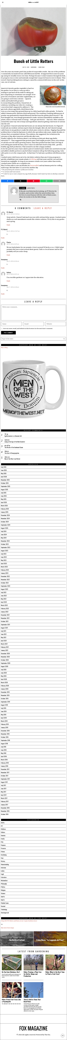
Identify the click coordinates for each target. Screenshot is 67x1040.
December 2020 (5, 653)
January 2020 (4, 689)
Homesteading (5, 864)
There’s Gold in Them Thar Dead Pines (32, 1001)
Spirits (3, 897)
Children (3, 829)
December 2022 (5, 576)
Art (2, 826)
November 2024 (5, 518)
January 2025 (4, 512)
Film (2, 842)
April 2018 (4, 756)
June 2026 (4, 470)
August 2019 (4, 705)
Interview (3, 868)
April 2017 (4, 795)
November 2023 (5, 541)
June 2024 (4, 535)
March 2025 (4, 506)
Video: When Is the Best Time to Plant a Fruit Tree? (54, 973)
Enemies (3, 835)
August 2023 (4, 551)
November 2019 (5, 695)
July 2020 (3, 670)
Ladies (2, 871)
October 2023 (5, 544)
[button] (64, 338)
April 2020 (4, 679)
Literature (3, 877)
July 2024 (3, 531)
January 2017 (4, 805)
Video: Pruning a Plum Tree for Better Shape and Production (32, 974)
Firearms (3, 848)
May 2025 (3, 499)
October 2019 (4, 699)
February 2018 (5, 763)
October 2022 (5, 583)
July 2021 (3, 631)
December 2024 (5, 515)
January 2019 (4, 727)
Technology (4, 909)
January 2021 (4, 650)
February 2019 (5, 724)
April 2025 (4, 502)
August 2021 (4, 628)
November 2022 (5, 580)
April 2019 (4, 718)
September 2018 (5, 740)
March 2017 (4, 798)
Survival (3, 906)
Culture (3, 832)
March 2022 (4, 605)
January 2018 (4, 766)
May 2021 (3, 637)
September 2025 (5, 486)
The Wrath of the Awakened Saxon (14, 447)
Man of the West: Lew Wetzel (12, 459)
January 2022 (4, 612)
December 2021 (5, 615)
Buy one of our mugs (7, 928)
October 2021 (4, 621)
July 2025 (3, 493)
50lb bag (34, 159)
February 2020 (5, 686)
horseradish (34, 165)
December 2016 (5, 808)
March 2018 (4, 760)
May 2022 (3, 599)
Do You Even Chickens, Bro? (11, 972)
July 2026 (3, 467)
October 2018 (4, 737)
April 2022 (4, 602)
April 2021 (4, 641)
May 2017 (3, 792)
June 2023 (4, 557)
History (3, 861)
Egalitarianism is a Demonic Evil (13, 436)
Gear (2, 858)
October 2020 (5, 660)
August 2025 (4, 489)
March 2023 (4, 567)
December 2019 (5, 692)
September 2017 (5, 779)
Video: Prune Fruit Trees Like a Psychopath (11, 1001)
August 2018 (4, 744)
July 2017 (3, 785)
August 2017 (4, 782)
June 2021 (3, 634)
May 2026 (3, 473)
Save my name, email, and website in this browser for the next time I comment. (28, 328)
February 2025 (5, 509)
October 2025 (5, 483)
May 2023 (3, 560)
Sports (3, 900)
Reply (8, 225)
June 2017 (3, 789)
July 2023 (3, 554)
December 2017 (5, 769)
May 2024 (3, 538)
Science (3, 893)
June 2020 (4, 673)
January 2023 (4, 573)
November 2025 (5, 480)
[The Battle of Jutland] (16, 938)
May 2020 (3, 676)
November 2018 (5, 734)
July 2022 (3, 592)
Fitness (3, 852)
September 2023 (5, 547)
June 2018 (3, 750)
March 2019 (4, 721)
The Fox (47, 1035)
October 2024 (5, 522)
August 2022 (4, 589)
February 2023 (5, 570)
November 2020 (5, 657)
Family (2, 839)
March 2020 (4, 682)
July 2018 (3, 747)
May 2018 (3, 753)
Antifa (2, 823)
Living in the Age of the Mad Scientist (15, 442)
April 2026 (4, 477)
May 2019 (3, 715)
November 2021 (5, 618)
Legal (2, 874)
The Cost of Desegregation (12, 453)
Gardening (33, 67)
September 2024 (5, 525)
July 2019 (3, 708)
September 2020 (5, 663)
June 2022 (4, 596)
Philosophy (4, 884)
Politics (3, 887)
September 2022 (5, 586)
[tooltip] (7, 181)
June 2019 (3, 711)
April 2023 (4, 563)
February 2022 (5, 608)
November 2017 (5, 772)
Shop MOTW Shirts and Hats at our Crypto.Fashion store (19, 921)
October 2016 (4, 814)
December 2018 (5, 731)
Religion (3, 890)
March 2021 (4, 644)
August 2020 (4, 666)
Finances (3, 845)
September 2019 (5, 702)
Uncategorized (5, 913)
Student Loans (5, 903)
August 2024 (4, 528)
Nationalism (4, 880)
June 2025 (4, 496)
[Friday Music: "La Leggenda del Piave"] (50, 938)
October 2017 (4, 776)
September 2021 (5, 625)
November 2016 (5, 811)
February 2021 (5, 647)
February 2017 (5, 801)
